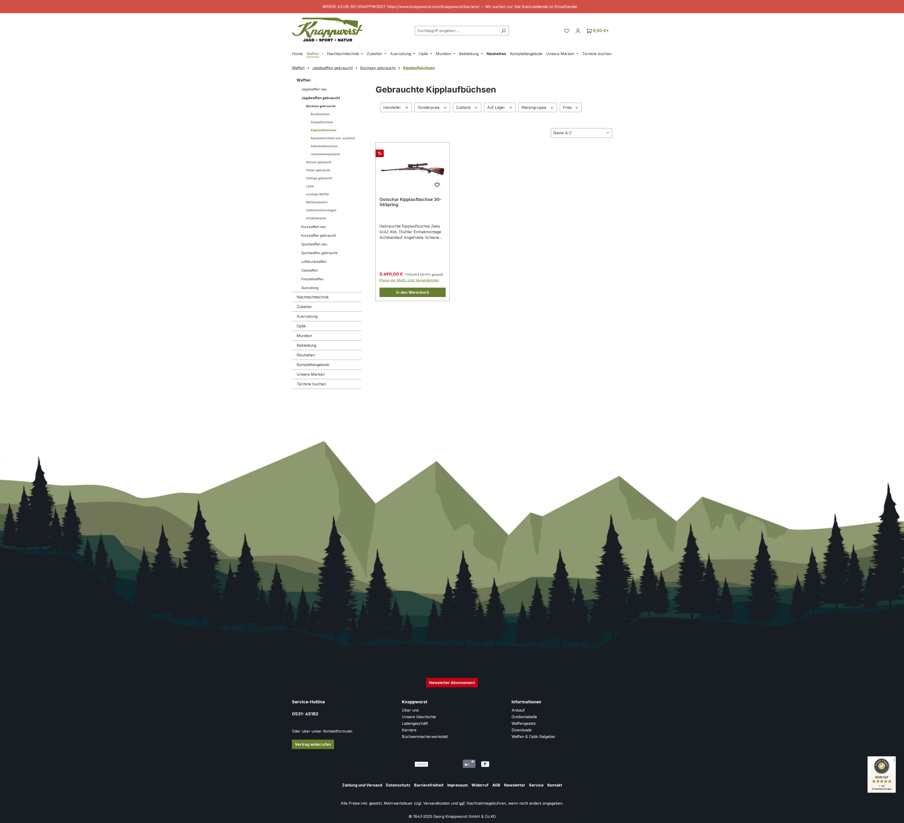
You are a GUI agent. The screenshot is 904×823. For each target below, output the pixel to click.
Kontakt (554, 785)
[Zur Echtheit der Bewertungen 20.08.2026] (882, 792)
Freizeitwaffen (312, 279)
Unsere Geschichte (419, 716)
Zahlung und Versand (362, 785)
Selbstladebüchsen (324, 146)
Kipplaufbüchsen (323, 130)
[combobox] (456, 30)
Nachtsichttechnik (313, 297)
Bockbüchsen (320, 114)
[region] (452, 6)
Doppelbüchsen (322, 122)
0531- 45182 (305, 713)
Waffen (304, 80)
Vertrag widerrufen (313, 744)
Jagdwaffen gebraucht (320, 98)
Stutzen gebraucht (318, 162)
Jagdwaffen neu (314, 89)
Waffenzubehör (317, 202)
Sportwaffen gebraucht (319, 253)
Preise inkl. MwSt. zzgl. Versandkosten (409, 280)
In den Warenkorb (412, 292)
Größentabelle (524, 716)
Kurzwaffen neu (313, 227)
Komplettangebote (313, 364)
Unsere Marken (311, 374)
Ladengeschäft (415, 723)
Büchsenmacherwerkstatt (425, 736)
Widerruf (480, 785)
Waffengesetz (524, 723)
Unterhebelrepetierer (325, 154)
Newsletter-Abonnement (452, 682)
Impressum (457, 785)
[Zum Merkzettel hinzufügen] (437, 185)
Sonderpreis (429, 107)
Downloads (522, 730)
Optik (301, 326)
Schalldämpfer (316, 218)
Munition (304, 335)
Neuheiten (306, 355)
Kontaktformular (337, 731)
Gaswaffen (309, 270)
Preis (568, 107)
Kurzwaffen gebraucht (318, 235)
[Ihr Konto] (578, 30)
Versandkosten (436, 803)
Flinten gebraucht (318, 170)
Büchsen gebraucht (320, 106)
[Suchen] (503, 30)
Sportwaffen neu (314, 244)
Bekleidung (306, 345)
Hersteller (392, 107)
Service (536, 785)
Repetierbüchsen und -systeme (333, 138)
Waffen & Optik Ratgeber (534, 736)
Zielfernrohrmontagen (321, 210)
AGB (496, 785)
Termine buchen (311, 384)
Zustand (464, 107)
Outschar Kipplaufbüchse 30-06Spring (410, 202)
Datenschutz (398, 785)
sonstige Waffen (317, 194)
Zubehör (304, 306)
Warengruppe (534, 107)
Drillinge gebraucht (319, 178)
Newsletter (514, 785)
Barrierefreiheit (429, 785)
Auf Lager (496, 107)
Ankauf (518, 710)
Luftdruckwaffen (314, 262)
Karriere (409, 730)
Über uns (410, 710)
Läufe (310, 186)
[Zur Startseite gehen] (327, 29)
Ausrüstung (307, 316)
